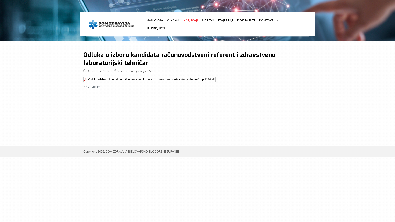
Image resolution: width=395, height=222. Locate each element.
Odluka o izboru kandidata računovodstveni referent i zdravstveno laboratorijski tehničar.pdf (147, 79)
